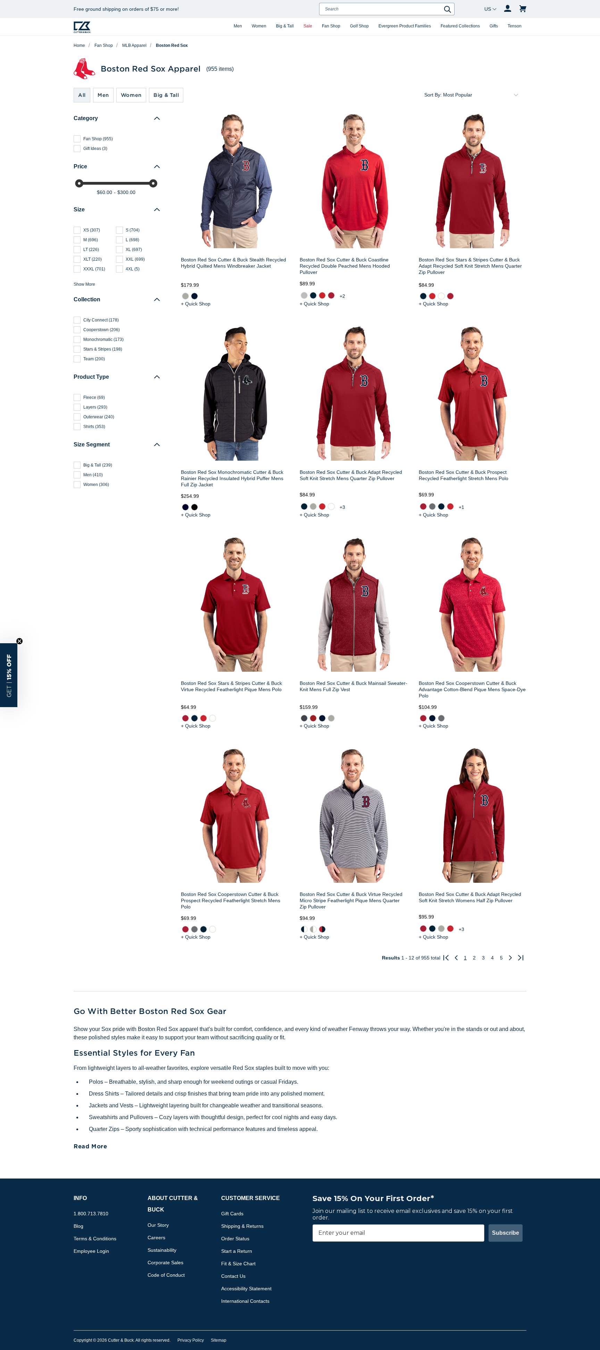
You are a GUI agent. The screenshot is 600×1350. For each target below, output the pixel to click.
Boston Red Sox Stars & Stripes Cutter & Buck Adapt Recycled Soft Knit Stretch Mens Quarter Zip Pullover (470, 266)
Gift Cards (232, 1213)
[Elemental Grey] (432, 506)
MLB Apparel (134, 45)
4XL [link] (133, 269)
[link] (185, 296)
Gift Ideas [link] (95, 148)
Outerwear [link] (98, 416)
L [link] (132, 239)
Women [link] (96, 484)
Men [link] (93, 474)
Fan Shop (331, 26)
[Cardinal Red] (331, 295)
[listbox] (482, 95)
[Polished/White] (313, 929)
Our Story (158, 1225)
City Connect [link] (101, 320)
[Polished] (185, 296)
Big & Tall (285, 26)
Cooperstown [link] (101, 329)
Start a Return (236, 1251)
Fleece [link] (94, 397)
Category (86, 118)
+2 (342, 296)
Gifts (494, 26)
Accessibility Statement (246, 1288)
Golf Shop (359, 26)
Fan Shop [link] (98, 138)
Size (79, 209)
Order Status (235, 1238)
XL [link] (134, 249)
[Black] (194, 507)
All (82, 95)
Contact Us (233, 1276)
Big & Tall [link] (97, 465)
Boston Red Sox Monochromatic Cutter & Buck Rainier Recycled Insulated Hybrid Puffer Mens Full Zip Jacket (232, 478)
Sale (307, 26)
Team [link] (94, 359)
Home (79, 45)
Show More (84, 284)
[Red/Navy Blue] (322, 929)
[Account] (507, 9)
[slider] (79, 183)
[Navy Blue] (313, 295)
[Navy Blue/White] (304, 929)
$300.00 (126, 192)
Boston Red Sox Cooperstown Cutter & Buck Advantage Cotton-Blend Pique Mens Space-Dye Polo (472, 689)
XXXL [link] (94, 269)
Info (80, 1198)
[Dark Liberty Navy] (432, 718)
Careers (156, 1237)
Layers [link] (95, 407)
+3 (342, 507)
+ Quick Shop (195, 304)
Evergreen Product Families (404, 26)
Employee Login (91, 1251)
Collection (87, 299)
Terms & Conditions (95, 1238)
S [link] (133, 230)
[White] (441, 296)
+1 (461, 507)
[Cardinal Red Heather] (313, 718)
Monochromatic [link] (103, 339)
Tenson (515, 26)
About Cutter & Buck (173, 1204)
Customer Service (250, 1198)
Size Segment (92, 444)
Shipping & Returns (242, 1226)
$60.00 (104, 192)
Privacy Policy (190, 1340)
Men (238, 26)
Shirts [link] (94, 426)
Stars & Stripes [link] (102, 349)
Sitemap (218, 1340)
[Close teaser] (19, 641)
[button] (8, 675)
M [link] (90, 239)
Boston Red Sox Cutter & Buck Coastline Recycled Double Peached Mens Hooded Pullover (345, 266)
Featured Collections (460, 26)
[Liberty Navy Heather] (322, 718)
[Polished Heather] (331, 718)
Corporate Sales (165, 1262)
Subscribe (505, 1233)
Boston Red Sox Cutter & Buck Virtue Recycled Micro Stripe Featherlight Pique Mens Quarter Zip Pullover (351, 900)
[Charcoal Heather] (304, 718)
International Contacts (245, 1301)
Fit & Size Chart (238, 1263)
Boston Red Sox (172, 45)
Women (259, 26)
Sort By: (433, 95)
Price (80, 166)
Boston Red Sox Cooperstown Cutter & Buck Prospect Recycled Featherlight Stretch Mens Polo (230, 900)
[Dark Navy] (185, 507)
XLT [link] (92, 259)
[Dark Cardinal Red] (423, 718)
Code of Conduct (166, 1275)
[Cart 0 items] (522, 9)
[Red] (322, 295)
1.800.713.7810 (91, 1213)
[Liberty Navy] (194, 296)
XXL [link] (135, 259)
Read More (90, 1145)
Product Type (91, 377)
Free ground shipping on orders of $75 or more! (126, 9)
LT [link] (91, 249)
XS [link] (91, 230)
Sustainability (162, 1250)
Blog (78, 1226)
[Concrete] (304, 295)
